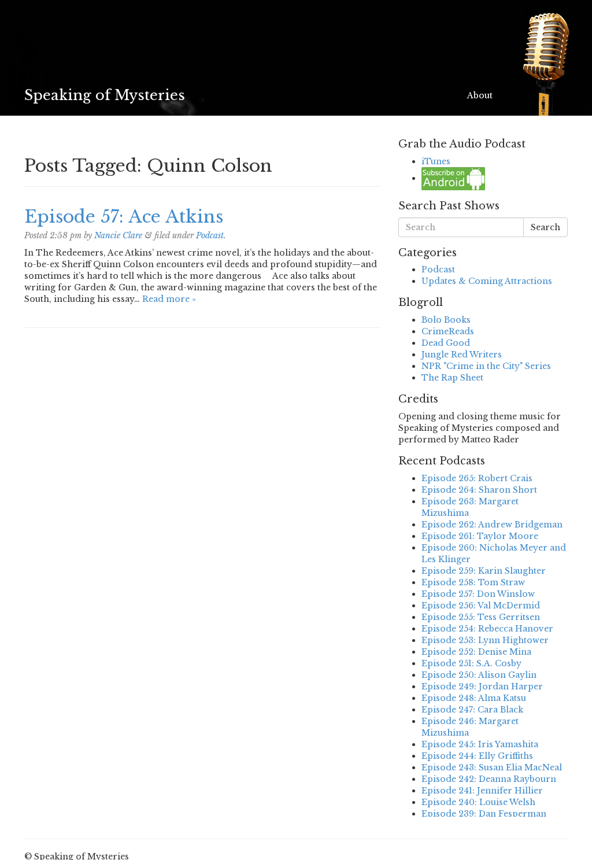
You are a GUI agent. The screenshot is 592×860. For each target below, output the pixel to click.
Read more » (169, 299)
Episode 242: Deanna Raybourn (488, 779)
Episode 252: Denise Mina (476, 652)
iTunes (435, 161)
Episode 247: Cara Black (472, 709)
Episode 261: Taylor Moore (479, 536)
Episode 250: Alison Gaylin (478, 675)
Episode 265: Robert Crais (476, 478)
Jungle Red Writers (461, 354)
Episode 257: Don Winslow (478, 594)
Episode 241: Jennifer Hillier (482, 790)
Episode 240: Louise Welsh (478, 802)
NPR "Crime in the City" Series (486, 366)
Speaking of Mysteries (104, 95)
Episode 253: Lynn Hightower (485, 640)
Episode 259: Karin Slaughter (483, 571)
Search (545, 227)
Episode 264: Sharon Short (479, 490)
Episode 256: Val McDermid (480, 605)
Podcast (210, 235)
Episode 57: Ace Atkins (123, 216)
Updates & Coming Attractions (486, 281)
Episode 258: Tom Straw (473, 582)
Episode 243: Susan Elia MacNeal (491, 767)
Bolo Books (446, 320)
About (480, 95)
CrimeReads (447, 331)
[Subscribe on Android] (453, 178)
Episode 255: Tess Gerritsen (480, 617)
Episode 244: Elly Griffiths (477, 756)
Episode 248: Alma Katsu (473, 698)
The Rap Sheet (452, 377)
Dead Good (445, 343)
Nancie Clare (118, 235)
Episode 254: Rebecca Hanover (487, 628)
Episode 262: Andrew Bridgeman (492, 524)
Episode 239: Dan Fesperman (483, 814)
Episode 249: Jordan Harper (482, 686)
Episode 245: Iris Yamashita (479, 744)
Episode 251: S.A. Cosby (471, 663)
